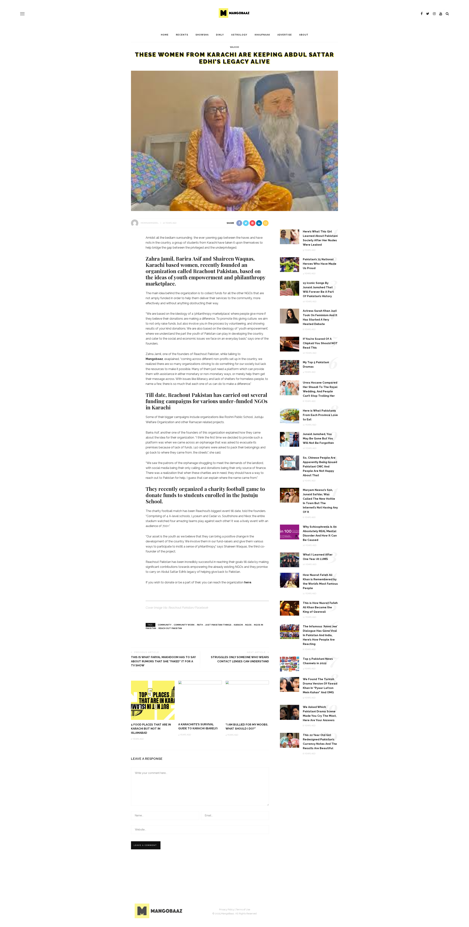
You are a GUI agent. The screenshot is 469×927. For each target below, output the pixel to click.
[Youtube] (440, 14)
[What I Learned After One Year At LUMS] (289, 559)
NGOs (248, 625)
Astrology (239, 35)
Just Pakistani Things (218, 625)
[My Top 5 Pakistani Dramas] (289, 367)
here (247, 582)
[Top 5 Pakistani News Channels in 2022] (289, 663)
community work (184, 625)
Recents (182, 35)
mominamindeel (150, 223)
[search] (447, 14)
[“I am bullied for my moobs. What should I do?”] (247, 700)
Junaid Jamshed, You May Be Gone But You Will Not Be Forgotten (318, 438)
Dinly (220, 35)
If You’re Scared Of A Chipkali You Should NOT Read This (320, 343)
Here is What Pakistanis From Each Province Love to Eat (320, 415)
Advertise (284, 35)
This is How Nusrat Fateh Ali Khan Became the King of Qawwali (320, 607)
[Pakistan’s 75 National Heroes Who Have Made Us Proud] (289, 264)
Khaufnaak (262, 35)
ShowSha (202, 35)
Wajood (234, 47)
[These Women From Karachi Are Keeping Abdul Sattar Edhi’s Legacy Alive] (234, 140)
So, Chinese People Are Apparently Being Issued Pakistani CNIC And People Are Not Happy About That (320, 466)
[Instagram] (434, 14)
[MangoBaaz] (159, 910)
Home (165, 35)
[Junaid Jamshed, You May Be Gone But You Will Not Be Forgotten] (289, 439)
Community (164, 625)
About (303, 35)
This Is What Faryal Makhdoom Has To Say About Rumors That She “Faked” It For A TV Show (163, 661)
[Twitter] (427, 14)
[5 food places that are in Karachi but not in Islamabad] (153, 700)
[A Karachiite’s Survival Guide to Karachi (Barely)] (200, 693)
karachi (238, 625)
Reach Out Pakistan (170, 628)
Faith (200, 625)
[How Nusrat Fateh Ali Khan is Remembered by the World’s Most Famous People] (289, 580)
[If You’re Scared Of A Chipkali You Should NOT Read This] (289, 343)
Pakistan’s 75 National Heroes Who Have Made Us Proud (319, 264)
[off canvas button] (22, 14)
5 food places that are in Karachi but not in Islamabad (151, 728)
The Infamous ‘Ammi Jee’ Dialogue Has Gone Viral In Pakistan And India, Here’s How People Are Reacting (320, 635)
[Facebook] (421, 14)
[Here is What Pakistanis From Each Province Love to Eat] (289, 415)
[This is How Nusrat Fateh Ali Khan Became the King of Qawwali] (289, 608)
